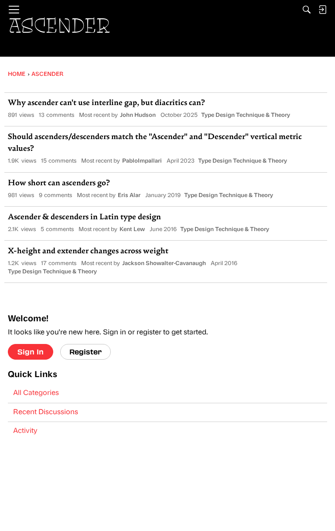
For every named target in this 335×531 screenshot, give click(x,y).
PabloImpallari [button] (142, 161)
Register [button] (85, 352)
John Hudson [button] (138, 115)
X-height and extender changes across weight (88, 251)
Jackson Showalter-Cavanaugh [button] (164, 263)
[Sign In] (322, 9)
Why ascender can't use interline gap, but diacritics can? (106, 103)
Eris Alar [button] (129, 195)
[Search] (306, 9)
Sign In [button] (30, 352)
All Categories (36, 393)
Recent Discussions (45, 412)
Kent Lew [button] (132, 229)
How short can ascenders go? (59, 183)
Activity (25, 431)
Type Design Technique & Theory (245, 115)
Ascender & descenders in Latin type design (84, 217)
